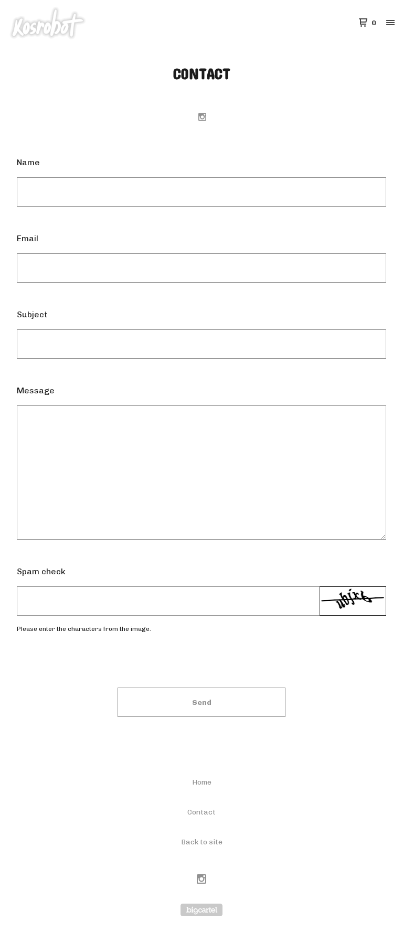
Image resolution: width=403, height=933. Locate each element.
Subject (32, 314)
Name (28, 162)
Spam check (41, 571)
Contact (201, 812)
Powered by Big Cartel (201, 910)
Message (36, 390)
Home (201, 782)
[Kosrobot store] (63, 23)
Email (27, 238)
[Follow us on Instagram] (202, 117)
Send (201, 702)
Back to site (201, 842)
